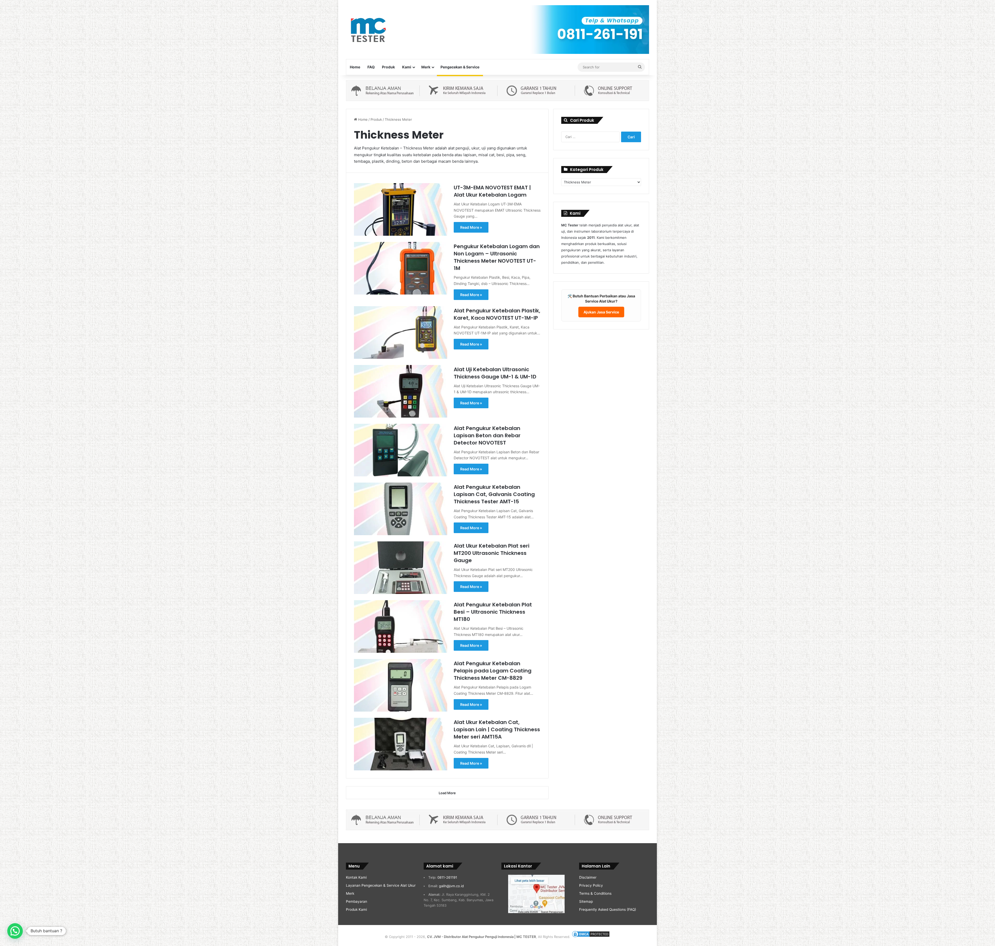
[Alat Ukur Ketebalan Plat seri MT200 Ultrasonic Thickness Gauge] (400, 567)
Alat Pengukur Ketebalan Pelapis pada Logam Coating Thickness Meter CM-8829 (492, 671)
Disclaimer (587, 877)
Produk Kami (356, 909)
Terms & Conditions (595, 893)
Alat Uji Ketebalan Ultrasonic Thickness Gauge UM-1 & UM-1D (495, 373)
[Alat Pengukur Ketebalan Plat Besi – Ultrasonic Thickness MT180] (400, 626)
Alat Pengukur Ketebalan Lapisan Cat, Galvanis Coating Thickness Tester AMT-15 (494, 494)
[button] (15, 931)
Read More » (471, 227)
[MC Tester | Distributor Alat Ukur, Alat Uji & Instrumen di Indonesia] (367, 29)
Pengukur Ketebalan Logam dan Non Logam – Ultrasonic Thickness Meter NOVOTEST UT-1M (497, 257)
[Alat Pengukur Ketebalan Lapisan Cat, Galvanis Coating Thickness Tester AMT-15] (400, 509)
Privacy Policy (591, 885)
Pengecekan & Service (459, 67)
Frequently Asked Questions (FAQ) (607, 909)
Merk (425, 67)
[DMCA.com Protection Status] (590, 937)
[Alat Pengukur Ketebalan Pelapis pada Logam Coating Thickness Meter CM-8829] (400, 685)
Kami (406, 67)
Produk (388, 67)
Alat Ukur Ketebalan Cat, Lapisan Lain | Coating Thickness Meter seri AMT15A (497, 729)
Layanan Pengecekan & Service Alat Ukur (381, 885)
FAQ (371, 67)
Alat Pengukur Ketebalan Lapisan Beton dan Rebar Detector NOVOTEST (487, 435)
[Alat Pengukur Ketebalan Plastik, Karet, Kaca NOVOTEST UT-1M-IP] (400, 332)
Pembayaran (356, 901)
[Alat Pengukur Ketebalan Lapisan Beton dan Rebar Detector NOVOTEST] (400, 450)
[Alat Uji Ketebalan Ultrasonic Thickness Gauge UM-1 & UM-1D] (400, 391)
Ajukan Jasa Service (601, 312)
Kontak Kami (356, 877)
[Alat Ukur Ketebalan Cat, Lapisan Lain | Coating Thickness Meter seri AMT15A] (400, 744)
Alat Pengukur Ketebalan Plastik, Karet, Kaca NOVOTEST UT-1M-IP (497, 314)
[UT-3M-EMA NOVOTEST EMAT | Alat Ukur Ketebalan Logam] (400, 209)
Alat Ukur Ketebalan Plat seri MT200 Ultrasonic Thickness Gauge (491, 553)
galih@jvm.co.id (451, 886)
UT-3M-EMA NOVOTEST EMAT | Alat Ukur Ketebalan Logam (492, 191)
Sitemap (586, 901)
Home (355, 67)
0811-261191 (447, 877)
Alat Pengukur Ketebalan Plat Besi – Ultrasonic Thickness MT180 (493, 612)
